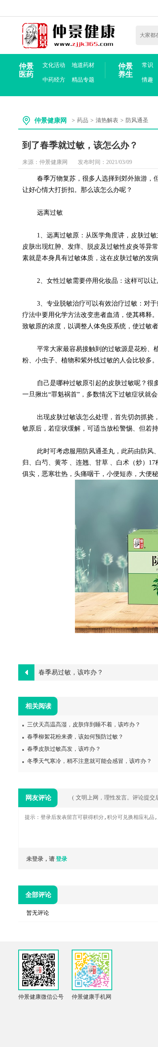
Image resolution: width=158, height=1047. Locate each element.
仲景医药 (26, 70)
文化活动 (54, 65)
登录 (61, 859)
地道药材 (83, 65)
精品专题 (83, 80)
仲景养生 (125, 70)
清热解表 (107, 120)
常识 (147, 65)
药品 (82, 120)
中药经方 (54, 80)
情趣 (147, 80)
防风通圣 (137, 120)
